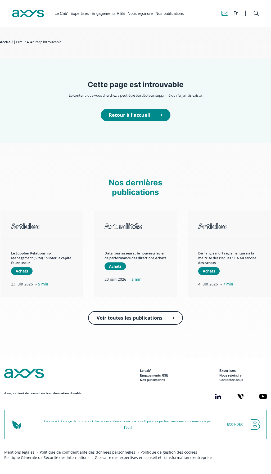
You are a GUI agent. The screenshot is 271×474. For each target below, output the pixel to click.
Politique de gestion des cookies (169, 452)
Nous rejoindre (140, 13)
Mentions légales (19, 452)
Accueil (6, 42)
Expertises (79, 13)
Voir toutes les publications (129, 318)
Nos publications (169, 13)
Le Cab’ (61, 13)
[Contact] (224, 13)
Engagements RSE (108, 13)
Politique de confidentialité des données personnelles (87, 452)
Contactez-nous (231, 380)
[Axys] (28, 13)
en (236, 8)
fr (235, 13)
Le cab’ (145, 371)
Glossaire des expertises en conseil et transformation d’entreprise (153, 457)
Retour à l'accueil (130, 115)
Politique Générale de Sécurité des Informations (46, 457)
